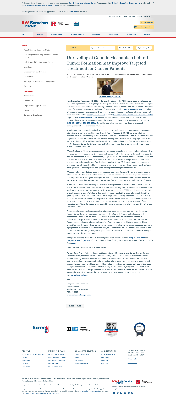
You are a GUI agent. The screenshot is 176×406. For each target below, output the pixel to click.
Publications (29, 96)
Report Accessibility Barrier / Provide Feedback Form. (43, 393)
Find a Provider (148, 22)
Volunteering (29, 110)
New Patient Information (56, 357)
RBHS (77, 357)
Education (113, 35)
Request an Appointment (144, 27)
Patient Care (56, 35)
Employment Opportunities (35, 105)
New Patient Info (125, 48)
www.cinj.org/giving (79, 275)
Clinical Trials (77, 35)
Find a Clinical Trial (55, 367)
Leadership (28, 76)
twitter (117, 393)
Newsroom (28, 91)
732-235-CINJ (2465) (108, 354)
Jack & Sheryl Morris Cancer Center (82, 3)
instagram (128, 393)
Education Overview (82, 354)
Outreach (131, 35)
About (40, 35)
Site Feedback (132, 363)
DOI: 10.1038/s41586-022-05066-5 (82, 123)
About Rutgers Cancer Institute (37, 50)
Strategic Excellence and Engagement (39, 81)
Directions (28, 86)
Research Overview (81, 364)
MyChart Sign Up (144, 48)
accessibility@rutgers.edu (91, 391)
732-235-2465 (72, 12)
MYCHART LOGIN (135, 17)
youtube (132, 393)
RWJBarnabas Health (88, 117)
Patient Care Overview (56, 354)
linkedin (125, 393)
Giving (147, 35)
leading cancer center (96, 115)
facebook (113, 393)
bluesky (121, 393)
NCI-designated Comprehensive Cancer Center (133, 115)
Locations (28, 67)
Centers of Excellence (33, 115)
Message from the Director (35, 72)
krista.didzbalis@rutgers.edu (79, 295)
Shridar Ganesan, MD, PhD (110, 96)
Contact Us (28, 100)
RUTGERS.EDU (114, 17)
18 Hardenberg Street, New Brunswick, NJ (40, 5)
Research (96, 35)
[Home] (27, 34)
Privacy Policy (132, 359)
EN (124, 17)
